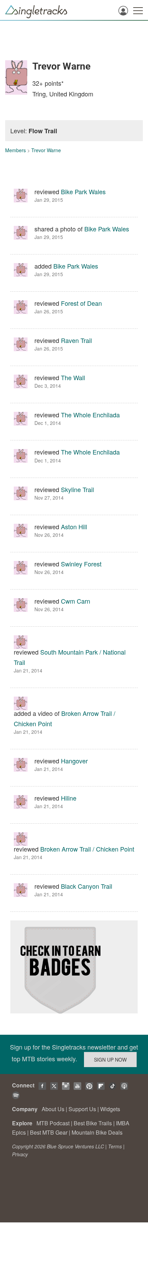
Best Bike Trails (93, 1123)
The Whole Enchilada (90, 414)
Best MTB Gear (48, 1132)
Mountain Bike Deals (97, 1132)
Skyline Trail (77, 489)
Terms (115, 1146)
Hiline (68, 797)
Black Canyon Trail (86, 886)
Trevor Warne (46, 150)
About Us (53, 1109)
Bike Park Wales (83, 191)
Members (15, 150)
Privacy (20, 1154)
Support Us (82, 1109)
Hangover (74, 760)
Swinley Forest (81, 563)
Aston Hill (74, 526)
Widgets (110, 1109)
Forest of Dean (81, 303)
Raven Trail (76, 340)
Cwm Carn (75, 600)
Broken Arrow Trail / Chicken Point (87, 848)
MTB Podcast (53, 1123)
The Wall (73, 377)
